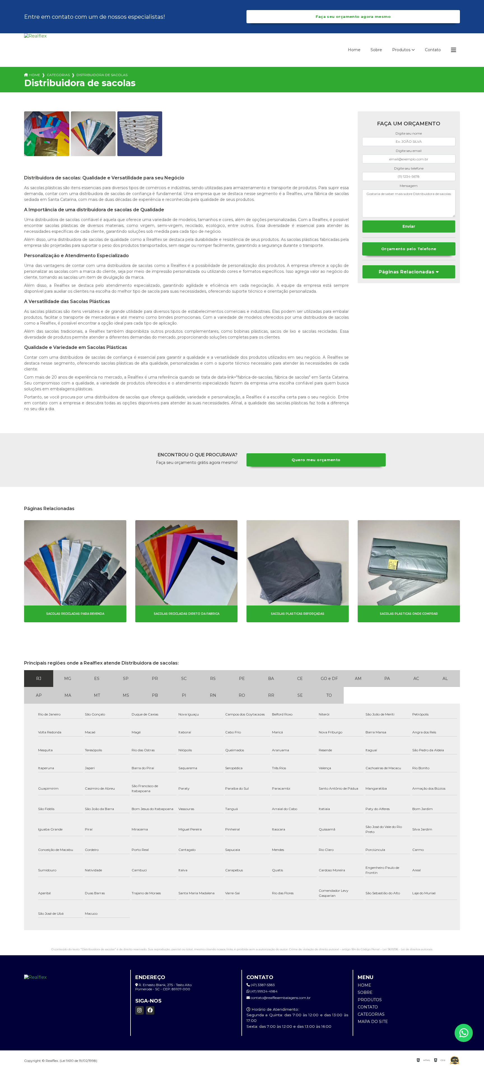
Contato (433, 49)
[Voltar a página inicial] (41, 50)
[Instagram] (139, 1010)
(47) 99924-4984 (264, 991)
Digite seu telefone (409, 168)
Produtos (401, 49)
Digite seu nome (408, 133)
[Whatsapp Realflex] (464, 1033)
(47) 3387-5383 (262, 985)
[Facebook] (150, 1010)
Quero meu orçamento (316, 460)
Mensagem (409, 186)
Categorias (58, 75)
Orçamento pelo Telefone (408, 249)
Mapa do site (373, 1021)
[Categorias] (453, 50)
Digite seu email (409, 151)
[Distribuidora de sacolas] (46, 133)
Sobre (376, 49)
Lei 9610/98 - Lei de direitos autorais (407, 949)
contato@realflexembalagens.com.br (280, 998)
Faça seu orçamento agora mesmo (353, 17)
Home (354, 49)
